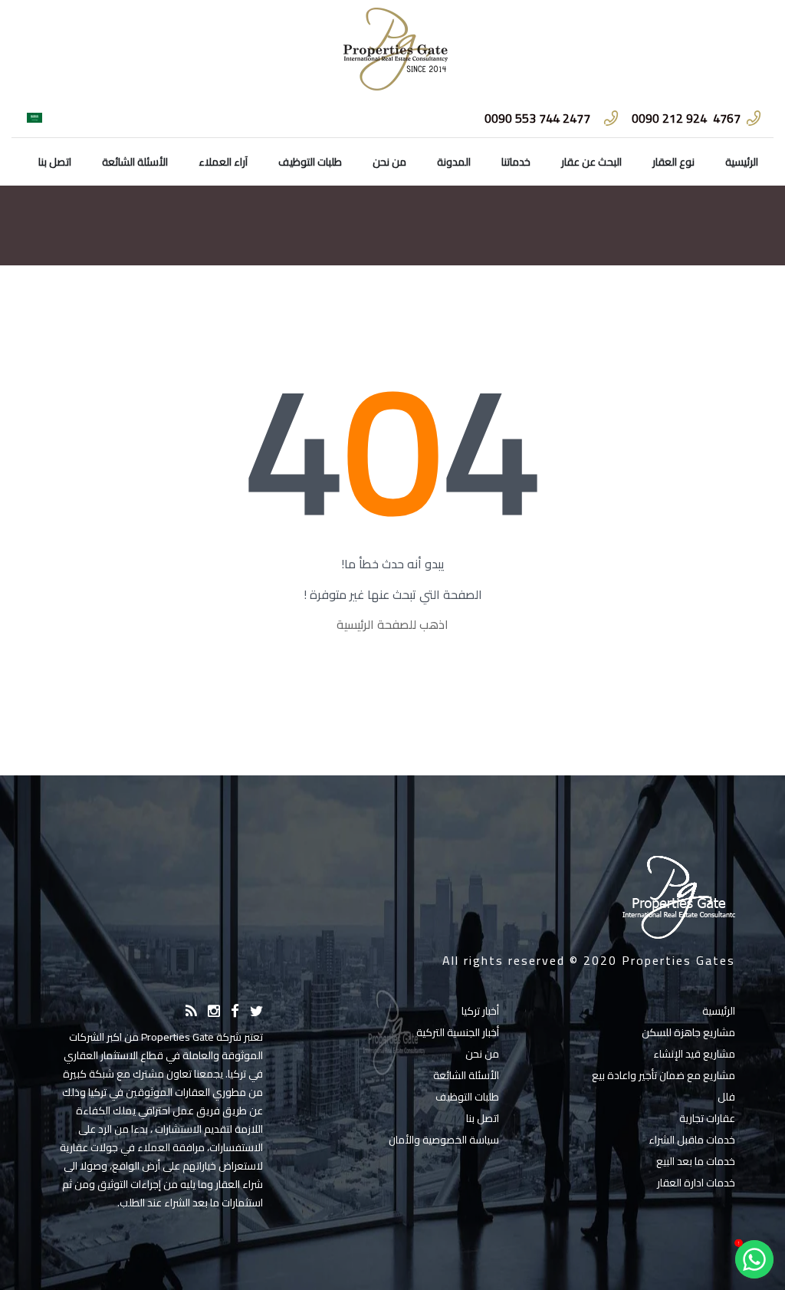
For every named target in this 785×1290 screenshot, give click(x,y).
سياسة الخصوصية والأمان (444, 1140)
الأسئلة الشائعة (135, 162)
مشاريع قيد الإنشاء (694, 1054)
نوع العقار (673, 162)
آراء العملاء (223, 162)
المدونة (454, 162)
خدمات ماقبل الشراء (692, 1140)
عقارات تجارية (707, 1118)
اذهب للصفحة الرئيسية (392, 624)
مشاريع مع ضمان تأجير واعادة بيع (663, 1075)
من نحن (389, 162)
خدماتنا (515, 162)
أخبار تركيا (480, 1011)
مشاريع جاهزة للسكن (688, 1032)
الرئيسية (741, 162)
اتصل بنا (54, 162)
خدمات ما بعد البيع (695, 1161)
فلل (726, 1097)
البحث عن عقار (591, 162)
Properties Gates (678, 960)
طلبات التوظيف (310, 162)
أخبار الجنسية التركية (457, 1032)
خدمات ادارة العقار (696, 1183)
